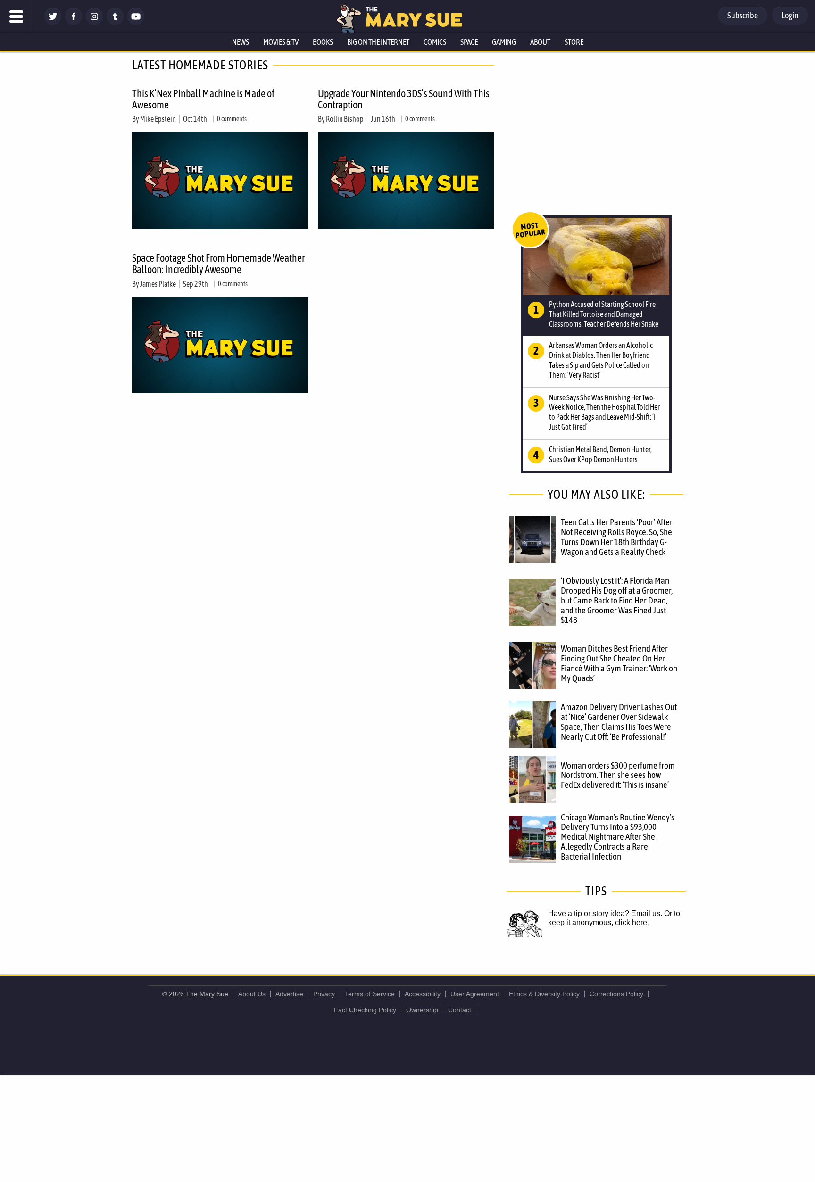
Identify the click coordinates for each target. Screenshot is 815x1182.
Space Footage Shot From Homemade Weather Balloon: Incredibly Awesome (218, 263)
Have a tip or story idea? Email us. (605, 913)
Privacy (324, 994)
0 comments (232, 119)
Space (469, 42)
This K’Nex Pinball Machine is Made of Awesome (203, 99)
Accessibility (423, 994)
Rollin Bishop (345, 119)
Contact (459, 1010)
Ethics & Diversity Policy (544, 994)
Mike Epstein (158, 119)
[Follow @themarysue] (52, 22)
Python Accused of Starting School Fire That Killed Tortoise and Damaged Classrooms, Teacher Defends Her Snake (603, 314)
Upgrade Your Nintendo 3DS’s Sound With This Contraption (404, 99)
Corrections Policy (616, 994)
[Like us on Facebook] (73, 22)
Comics (435, 42)
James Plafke (158, 284)
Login (790, 15)
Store (574, 42)
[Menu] (16, 16)
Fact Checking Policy (365, 1010)
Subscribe (742, 15)
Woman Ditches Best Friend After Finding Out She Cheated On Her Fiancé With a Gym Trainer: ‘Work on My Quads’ (619, 663)
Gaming (504, 42)
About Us (252, 994)
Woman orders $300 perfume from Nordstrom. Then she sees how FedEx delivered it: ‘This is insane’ (618, 775)
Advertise (289, 994)
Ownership (422, 1010)
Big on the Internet (378, 42)
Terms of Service (370, 994)
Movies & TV (281, 42)
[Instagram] (94, 22)
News (240, 42)
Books (323, 42)
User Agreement (474, 994)
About (540, 42)
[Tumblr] (115, 22)
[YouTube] (135, 22)
